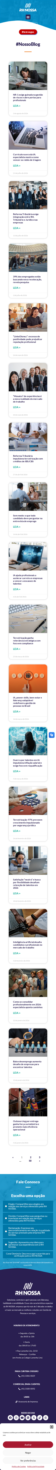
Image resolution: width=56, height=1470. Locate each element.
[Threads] (45, 1417)
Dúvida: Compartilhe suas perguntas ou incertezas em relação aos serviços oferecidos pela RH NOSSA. (27, 1218)
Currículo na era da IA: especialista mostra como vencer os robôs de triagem (27, 157)
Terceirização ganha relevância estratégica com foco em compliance (26, 640)
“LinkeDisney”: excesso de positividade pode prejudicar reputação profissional (27, 339)
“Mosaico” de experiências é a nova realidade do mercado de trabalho (27, 399)
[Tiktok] (39, 1417)
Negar (28, 1452)
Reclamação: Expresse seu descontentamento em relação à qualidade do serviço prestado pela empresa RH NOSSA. (29, 1231)
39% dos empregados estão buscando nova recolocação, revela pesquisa (27, 279)
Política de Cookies (19, 1466)
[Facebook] (10, 1417)
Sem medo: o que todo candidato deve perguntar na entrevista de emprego (27, 518)
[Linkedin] (28, 1417)
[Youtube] (22, 1417)
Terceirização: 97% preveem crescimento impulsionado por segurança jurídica (27, 822)
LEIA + (16, 105)
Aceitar (28, 1444)
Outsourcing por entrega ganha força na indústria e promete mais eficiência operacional (26, 1125)
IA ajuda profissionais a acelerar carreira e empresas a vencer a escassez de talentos (28, 579)
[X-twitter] (33, 1417)
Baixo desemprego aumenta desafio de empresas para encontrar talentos (27, 1064)
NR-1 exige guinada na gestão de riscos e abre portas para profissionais (28, 97)
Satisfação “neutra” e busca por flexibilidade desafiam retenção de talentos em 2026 (26, 883)
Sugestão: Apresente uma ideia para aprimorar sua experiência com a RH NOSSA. (26, 1244)
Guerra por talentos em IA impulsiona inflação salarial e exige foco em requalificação (27, 763)
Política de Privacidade (35, 1466)
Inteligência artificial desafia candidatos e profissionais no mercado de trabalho (27, 945)
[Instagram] (16, 1417)
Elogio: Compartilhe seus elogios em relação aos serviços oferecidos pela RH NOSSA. (27, 1206)
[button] (51, 1426)
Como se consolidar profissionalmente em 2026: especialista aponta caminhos (28, 1004)
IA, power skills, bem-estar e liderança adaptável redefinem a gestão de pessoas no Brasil (27, 701)
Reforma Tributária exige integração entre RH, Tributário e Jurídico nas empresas (26, 218)
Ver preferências (28, 1460)
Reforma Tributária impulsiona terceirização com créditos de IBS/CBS (28, 458)
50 (30, 1160)
